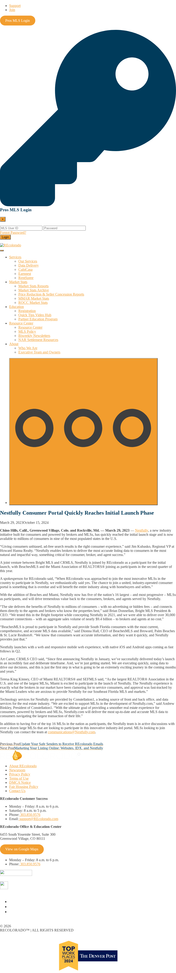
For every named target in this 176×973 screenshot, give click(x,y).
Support (15, 6)
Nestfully (141, 530)
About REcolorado (23, 766)
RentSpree (25, 278)
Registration (27, 311)
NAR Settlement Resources (38, 340)
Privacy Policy (19, 774)
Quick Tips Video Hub (34, 315)
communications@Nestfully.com (71, 732)
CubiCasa (25, 269)
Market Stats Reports (33, 286)
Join (12, 10)
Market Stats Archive (33, 290)
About (13, 344)
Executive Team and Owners (39, 352)
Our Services (27, 261)
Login (5, 237)
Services (15, 257)
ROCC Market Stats (33, 303)
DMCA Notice (20, 782)
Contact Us (17, 791)
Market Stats (18, 282)
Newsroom (17, 770)
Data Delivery (28, 265)
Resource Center (21, 323)
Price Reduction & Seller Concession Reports (51, 294)
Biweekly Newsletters (34, 336)
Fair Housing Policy (23, 787)
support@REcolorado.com (38, 819)
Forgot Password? (13, 232)
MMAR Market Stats (33, 298)
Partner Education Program (38, 319)
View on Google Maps (21, 849)
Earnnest (24, 274)
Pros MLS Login (17, 21)
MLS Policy (27, 331)
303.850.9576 (29, 815)
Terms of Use (19, 778)
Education (16, 307)
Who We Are (27, 348)
